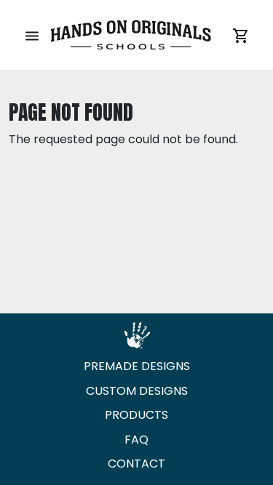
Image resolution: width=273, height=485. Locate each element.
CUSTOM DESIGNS (137, 390)
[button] (32, 35)
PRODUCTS (136, 414)
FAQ (136, 439)
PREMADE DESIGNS (137, 366)
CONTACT (136, 463)
